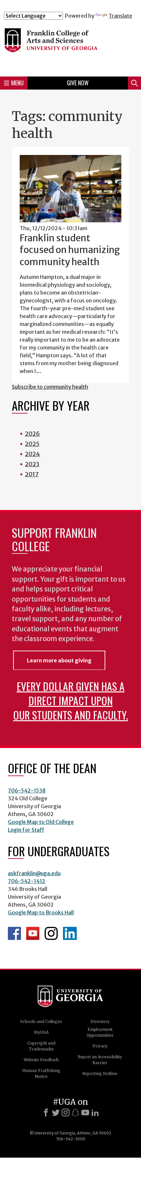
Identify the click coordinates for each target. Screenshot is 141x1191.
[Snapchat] (75, 1112)
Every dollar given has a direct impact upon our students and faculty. (70, 700)
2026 (32, 433)
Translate (120, 15)
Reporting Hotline (99, 1073)
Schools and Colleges (41, 1021)
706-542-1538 (27, 790)
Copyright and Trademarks (41, 1046)
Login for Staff (26, 829)
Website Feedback (41, 1059)
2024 (32, 454)
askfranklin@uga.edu (34, 873)
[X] (56, 1112)
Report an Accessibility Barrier (100, 1059)
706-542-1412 (26, 881)
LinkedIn (71, 933)
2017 (32, 474)
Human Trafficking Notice (41, 1073)
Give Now (78, 82)
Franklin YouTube (32, 933)
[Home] (70, 45)
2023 (32, 464)
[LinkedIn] (95, 1112)
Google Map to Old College (41, 822)
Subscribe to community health (50, 386)
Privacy (100, 1046)
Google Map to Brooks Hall (41, 912)
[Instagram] (66, 1112)
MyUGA (41, 1032)
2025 (32, 444)
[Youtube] (85, 1112)
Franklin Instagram (51, 933)
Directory (100, 1021)
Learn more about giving (59, 660)
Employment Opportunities (100, 1032)
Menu (17, 82)
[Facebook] (46, 1112)
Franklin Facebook (14, 933)
